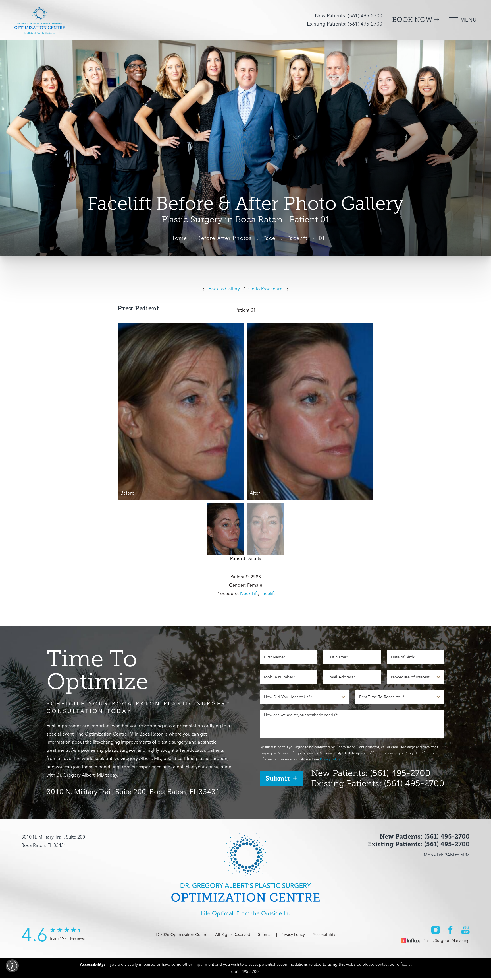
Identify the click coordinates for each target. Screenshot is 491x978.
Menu (468, 20)
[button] (12, 965)
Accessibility (324, 934)
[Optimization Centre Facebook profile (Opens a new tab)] (450, 929)
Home (178, 238)
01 (322, 238)
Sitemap (265, 934)
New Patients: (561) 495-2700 (348, 15)
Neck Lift (249, 593)
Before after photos (224, 238)
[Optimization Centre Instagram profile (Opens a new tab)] (435, 929)
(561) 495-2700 (245, 971)
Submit (277, 778)
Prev (138, 308)
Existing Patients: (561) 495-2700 (344, 23)
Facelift (297, 238)
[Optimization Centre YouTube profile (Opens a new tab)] (465, 929)
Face (269, 238)
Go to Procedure (266, 288)
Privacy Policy (330, 759)
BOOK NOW (413, 19)
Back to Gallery (223, 288)
